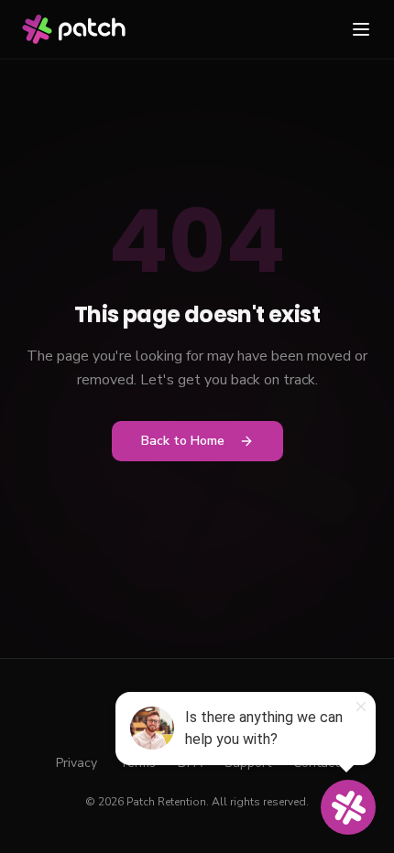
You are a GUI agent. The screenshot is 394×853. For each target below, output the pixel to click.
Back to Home (182, 440)
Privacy (76, 763)
